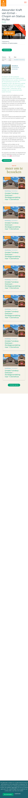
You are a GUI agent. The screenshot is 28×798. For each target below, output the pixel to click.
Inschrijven (19, 792)
